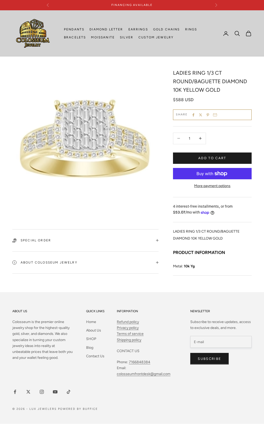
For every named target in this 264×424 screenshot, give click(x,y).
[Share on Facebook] (193, 115)
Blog (89, 347)
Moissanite (103, 37)
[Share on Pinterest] (208, 115)
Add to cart (212, 158)
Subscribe (209, 359)
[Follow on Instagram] (41, 391)
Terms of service (130, 334)
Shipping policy (129, 340)
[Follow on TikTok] (68, 391)
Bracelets (75, 37)
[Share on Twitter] (201, 115)
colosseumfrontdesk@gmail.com (143, 374)
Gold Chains (166, 29)
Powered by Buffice (78, 409)
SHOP (91, 339)
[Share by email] (215, 115)
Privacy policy (128, 328)
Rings (191, 29)
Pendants (74, 29)
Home (91, 322)
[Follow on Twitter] (28, 391)
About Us (93, 330)
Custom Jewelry (156, 37)
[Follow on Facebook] (15, 391)
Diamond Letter (106, 29)
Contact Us (95, 356)
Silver (126, 37)
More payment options (212, 186)
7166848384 (139, 362)
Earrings (138, 29)
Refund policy (128, 322)
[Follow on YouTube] (55, 391)
